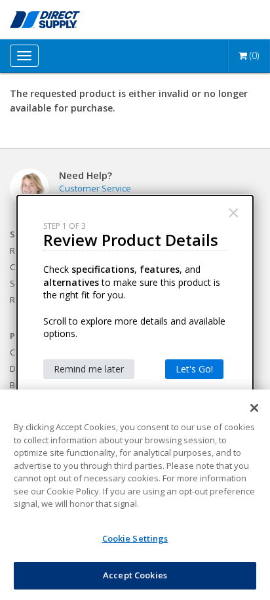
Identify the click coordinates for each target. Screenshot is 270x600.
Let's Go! (194, 369)
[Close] (254, 407)
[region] (135, 495)
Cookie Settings (135, 538)
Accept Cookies (135, 575)
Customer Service (95, 188)
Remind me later (89, 369)
